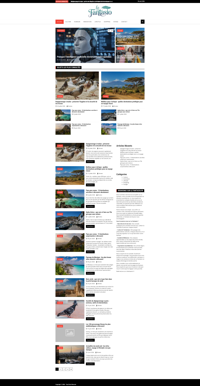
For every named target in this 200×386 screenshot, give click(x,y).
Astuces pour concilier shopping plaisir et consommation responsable (129, 57)
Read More (90, 161)
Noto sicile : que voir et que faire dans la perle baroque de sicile (99, 280)
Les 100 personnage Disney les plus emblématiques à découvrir (98, 325)
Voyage (115, 22)
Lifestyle (98, 22)
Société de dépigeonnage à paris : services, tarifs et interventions (97, 302)
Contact (124, 22)
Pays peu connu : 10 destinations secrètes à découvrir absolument (84, 111)
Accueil (59, 22)
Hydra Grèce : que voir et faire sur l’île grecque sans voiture (129, 111)
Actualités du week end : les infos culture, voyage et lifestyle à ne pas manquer (98, 348)
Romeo (71, 60)
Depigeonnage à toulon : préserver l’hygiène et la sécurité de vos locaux (76, 103)
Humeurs (77, 22)
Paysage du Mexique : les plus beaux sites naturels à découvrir (130, 124)
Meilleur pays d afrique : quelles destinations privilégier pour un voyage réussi (92, 1)
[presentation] (109, 30)
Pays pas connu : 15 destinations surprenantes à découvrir (81, 124)
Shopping (107, 22)
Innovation (87, 22)
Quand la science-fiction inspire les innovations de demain (82, 57)
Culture (68, 22)
